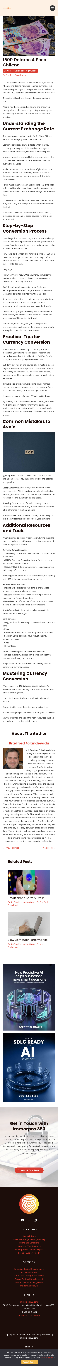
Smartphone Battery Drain (26, 898)
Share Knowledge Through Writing (29, 1239)
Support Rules (29, 1236)
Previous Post (11, 848)
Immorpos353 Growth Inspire (29, 1249)
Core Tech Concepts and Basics (29, 1275)
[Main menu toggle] (52, 8)
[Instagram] (35, 1220)
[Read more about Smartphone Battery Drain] (29, 882)
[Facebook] (29, 1220)
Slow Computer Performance (28, 940)
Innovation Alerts (29, 1272)
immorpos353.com (29, 1301)
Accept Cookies (30, 1362)
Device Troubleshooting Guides (20, 70)
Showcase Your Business (29, 1246)
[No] (54, 1357)
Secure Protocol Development (29, 1279)
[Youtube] (22, 1220)
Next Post (49, 848)
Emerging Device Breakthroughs (29, 1269)
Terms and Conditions (29, 1242)
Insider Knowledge (29, 1285)
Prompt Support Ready (29, 1252)
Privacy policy (47, 1358)
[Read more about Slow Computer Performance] (29, 924)
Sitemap (29, 1346)
